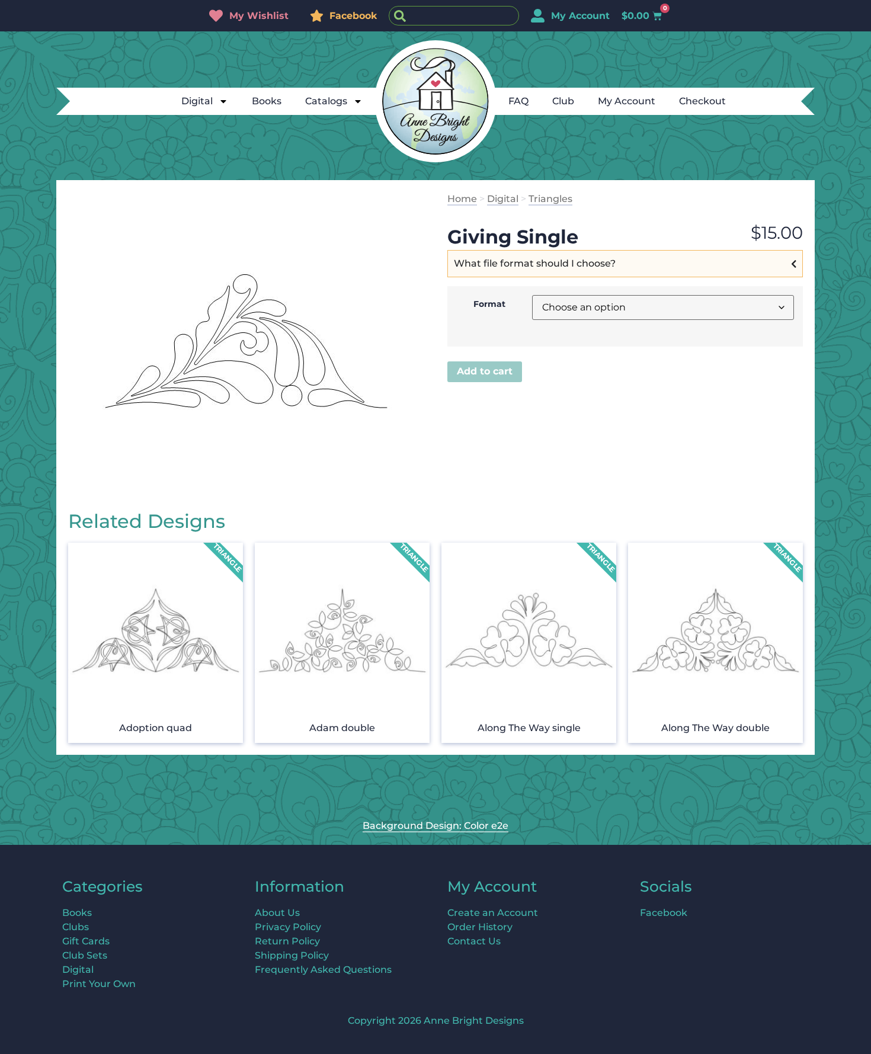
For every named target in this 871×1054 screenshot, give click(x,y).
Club (563, 101)
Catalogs (326, 101)
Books (266, 101)
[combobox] (454, 15)
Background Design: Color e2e (435, 825)
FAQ (518, 101)
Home (462, 198)
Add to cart (485, 371)
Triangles (550, 198)
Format (489, 304)
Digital (197, 101)
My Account (626, 101)
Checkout (702, 101)
